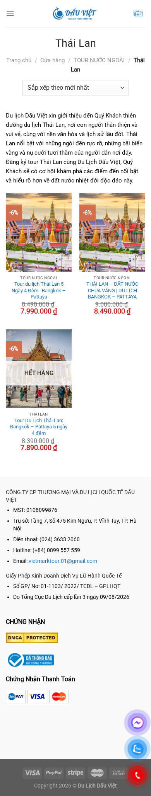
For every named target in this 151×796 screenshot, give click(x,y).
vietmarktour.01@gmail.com (63, 561)
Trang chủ (18, 60)
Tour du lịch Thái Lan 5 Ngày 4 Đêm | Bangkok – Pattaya (39, 290)
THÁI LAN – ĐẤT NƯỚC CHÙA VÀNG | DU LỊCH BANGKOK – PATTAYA (112, 290)
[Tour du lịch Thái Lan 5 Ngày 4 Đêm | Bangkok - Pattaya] (39, 232)
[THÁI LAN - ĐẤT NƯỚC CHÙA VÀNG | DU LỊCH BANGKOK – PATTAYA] (112, 232)
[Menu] (10, 13)
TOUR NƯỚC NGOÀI (99, 60)
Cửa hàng (52, 60)
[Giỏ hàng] (139, 13)
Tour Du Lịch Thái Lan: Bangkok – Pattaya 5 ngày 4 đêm (38, 427)
